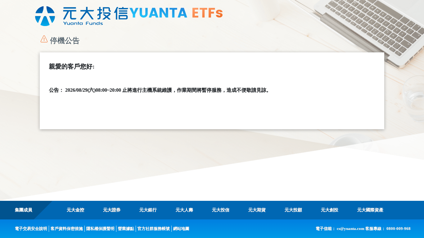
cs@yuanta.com (350, 228)
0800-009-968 (398, 228)
